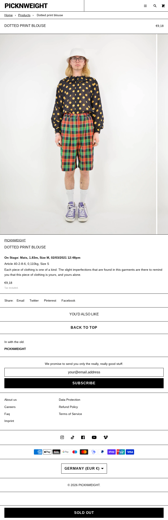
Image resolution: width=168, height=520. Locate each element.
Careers (10, 407)
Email (20, 300)
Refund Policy (68, 407)
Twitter (34, 300)
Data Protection (69, 399)
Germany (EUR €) (82, 468)
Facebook (68, 300)
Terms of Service (70, 414)
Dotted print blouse (25, 26)
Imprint (9, 421)
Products (24, 15)
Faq (7, 414)
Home (8, 15)
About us (10, 399)
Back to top (84, 327)
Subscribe (84, 383)
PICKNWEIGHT (15, 240)
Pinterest (50, 300)
